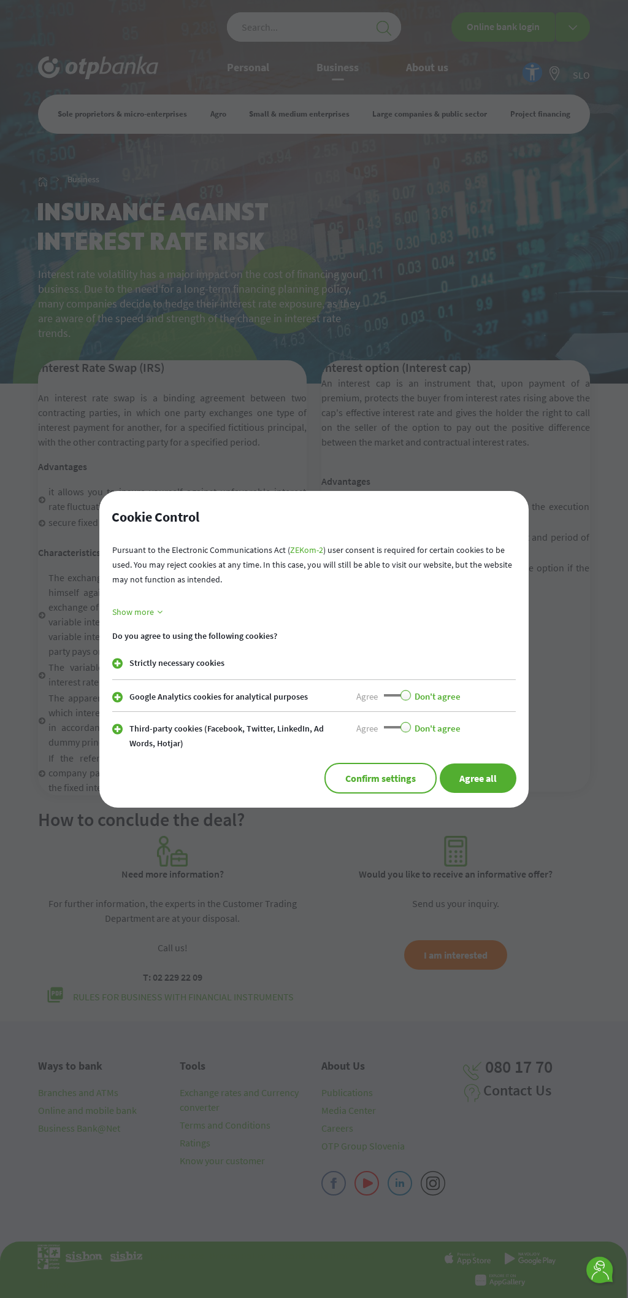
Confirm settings (380, 778)
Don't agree (438, 696)
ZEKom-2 (306, 549)
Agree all (478, 778)
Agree (367, 696)
